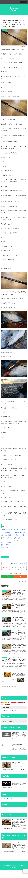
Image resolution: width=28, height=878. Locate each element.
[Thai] (17, 702)
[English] (2, 702)
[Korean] (24, 702)
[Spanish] (4, 702)
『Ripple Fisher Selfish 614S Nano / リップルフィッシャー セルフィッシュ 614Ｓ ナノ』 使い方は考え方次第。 (6, 532)
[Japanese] (9, 704)
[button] (22, 568)
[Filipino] (22, 702)
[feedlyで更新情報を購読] (7, 576)
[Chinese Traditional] (15, 702)
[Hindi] (4, 704)
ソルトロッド (6, 556)
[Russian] (21, 702)
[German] (6, 702)
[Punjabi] (8, 704)
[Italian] (9, 702)
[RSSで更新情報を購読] (20, 576)
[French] (8, 702)
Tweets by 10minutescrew (8, 799)
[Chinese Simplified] (13, 702)
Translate (14, 710)
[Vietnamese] (19, 702)
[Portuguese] (11, 702)
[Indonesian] (2, 704)
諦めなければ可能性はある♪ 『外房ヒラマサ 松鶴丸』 (7, 544)
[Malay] (6, 704)
